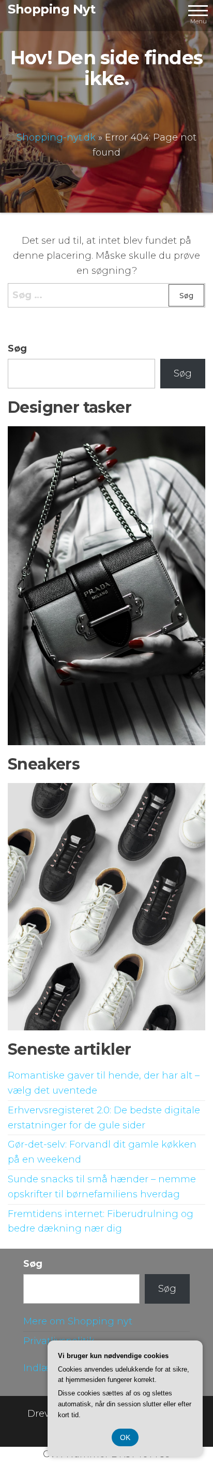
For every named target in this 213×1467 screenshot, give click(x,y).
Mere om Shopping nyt (77, 1321)
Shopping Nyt (51, 9)
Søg (17, 348)
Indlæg (40, 1368)
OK (125, 1437)
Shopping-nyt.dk (56, 137)
